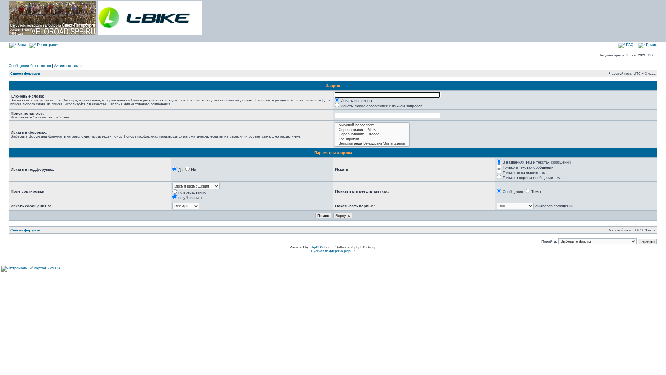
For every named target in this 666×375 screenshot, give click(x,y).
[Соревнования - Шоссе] (372, 134)
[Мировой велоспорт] (372, 125)
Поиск (651, 45)
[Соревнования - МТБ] (372, 129)
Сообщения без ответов (30, 66)
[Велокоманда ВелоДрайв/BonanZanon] (372, 143)
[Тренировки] (372, 139)
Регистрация (47, 45)
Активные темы (68, 66)
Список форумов (25, 73)
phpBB (315, 247)
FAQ (629, 45)
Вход (21, 45)
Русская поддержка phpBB (333, 251)
